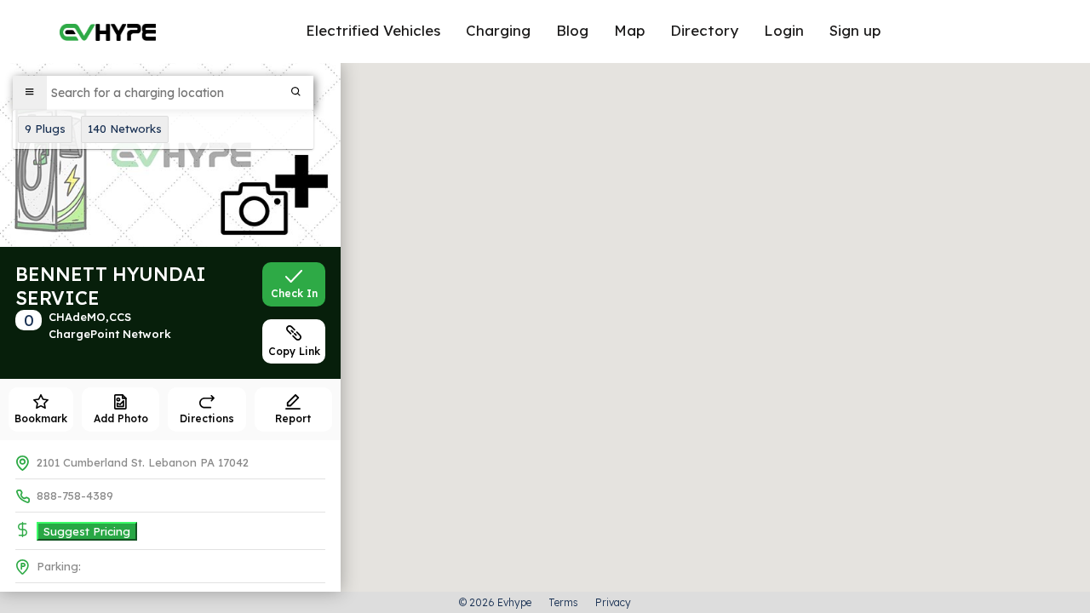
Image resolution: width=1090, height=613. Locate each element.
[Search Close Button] (296, 93)
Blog (572, 30)
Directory (704, 30)
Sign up (855, 30)
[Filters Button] (30, 93)
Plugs (45, 128)
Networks (125, 128)
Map (629, 30)
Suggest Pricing (86, 531)
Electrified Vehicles (373, 30)
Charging (498, 30)
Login (784, 30)
